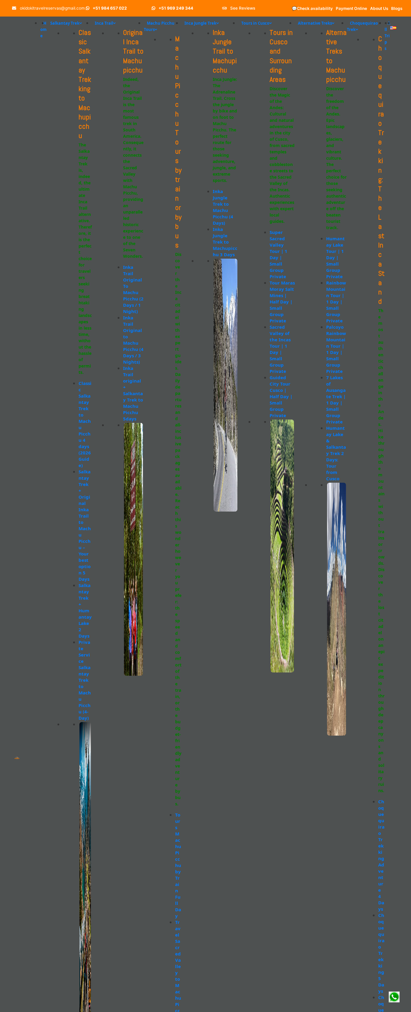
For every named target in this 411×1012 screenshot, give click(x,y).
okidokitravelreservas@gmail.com (52, 8)
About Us (379, 8)
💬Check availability (312, 8)
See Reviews (242, 8)
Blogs (396, 8)
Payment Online (351, 8)
